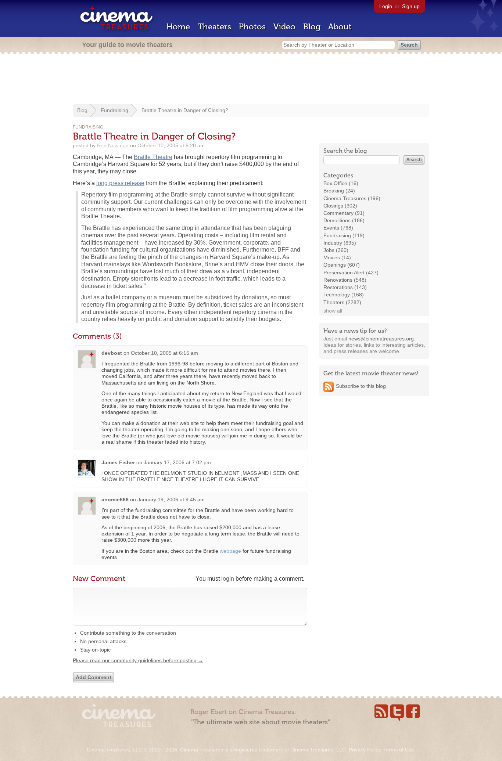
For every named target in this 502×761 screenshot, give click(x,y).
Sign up (411, 6)
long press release (120, 183)
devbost (111, 353)
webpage (230, 551)
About (340, 27)
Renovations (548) (344, 280)
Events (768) (338, 228)
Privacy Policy (364, 750)
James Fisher (118, 462)
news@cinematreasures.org (381, 339)
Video (284, 27)
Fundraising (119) (344, 235)
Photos (252, 27)
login (227, 579)
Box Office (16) (340, 183)
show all (332, 311)
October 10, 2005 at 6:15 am (164, 353)
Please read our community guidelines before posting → (138, 660)
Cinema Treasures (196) (351, 198)
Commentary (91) (344, 213)
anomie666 (115, 499)
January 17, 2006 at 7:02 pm (177, 462)
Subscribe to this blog (361, 386)
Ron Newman (113, 145)
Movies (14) (337, 257)
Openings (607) (341, 265)
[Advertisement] (251, 79)
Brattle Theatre (153, 157)
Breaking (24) (339, 191)
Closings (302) (340, 206)
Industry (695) (339, 243)
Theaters (214, 27)
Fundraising (114, 110)
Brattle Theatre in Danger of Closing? (184, 110)
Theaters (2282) (342, 302)
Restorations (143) (345, 287)
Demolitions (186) (344, 220)
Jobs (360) (335, 250)
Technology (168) (343, 294)
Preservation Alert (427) (351, 272)
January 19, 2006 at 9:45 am (171, 499)
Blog (311, 27)
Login (385, 6)
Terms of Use (398, 750)
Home (178, 27)
